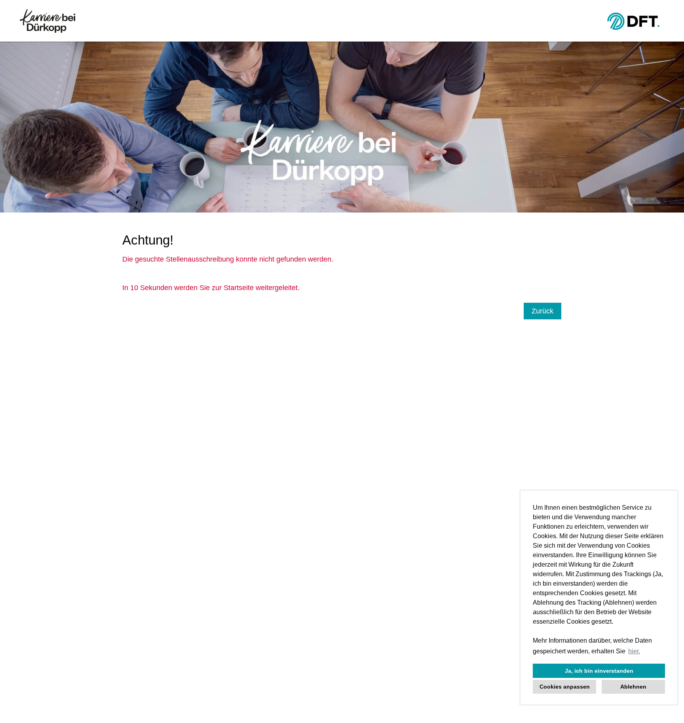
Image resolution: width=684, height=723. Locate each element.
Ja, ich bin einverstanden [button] (599, 671)
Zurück (542, 311)
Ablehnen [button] (633, 686)
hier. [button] (634, 651)
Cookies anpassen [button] (565, 686)
